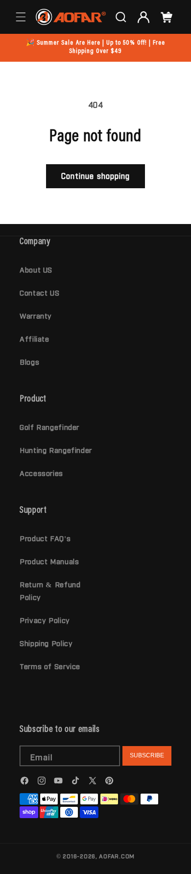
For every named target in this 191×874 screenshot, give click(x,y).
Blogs (29, 361)
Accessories (41, 473)
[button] (20, 17)
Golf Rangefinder (49, 427)
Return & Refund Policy (50, 590)
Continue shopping (95, 175)
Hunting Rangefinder (56, 450)
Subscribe (147, 755)
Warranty (36, 315)
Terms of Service (50, 666)
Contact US (39, 292)
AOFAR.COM (117, 855)
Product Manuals (49, 561)
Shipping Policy (46, 643)
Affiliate (34, 338)
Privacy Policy (45, 620)
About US (36, 269)
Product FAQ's (45, 538)
